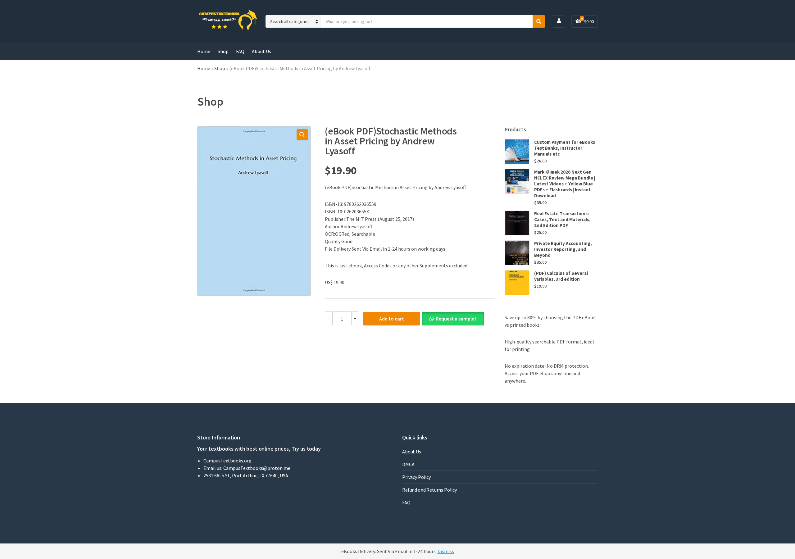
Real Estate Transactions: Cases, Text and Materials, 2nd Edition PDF (562, 219)
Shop (223, 51)
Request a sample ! (456, 319)
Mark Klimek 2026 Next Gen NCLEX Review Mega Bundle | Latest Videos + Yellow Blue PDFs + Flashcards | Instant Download (564, 183)
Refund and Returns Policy (429, 490)
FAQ (240, 51)
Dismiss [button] (446, 551)
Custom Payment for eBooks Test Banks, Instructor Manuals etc (564, 148)
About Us (261, 51)
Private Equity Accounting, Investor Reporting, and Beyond (563, 249)
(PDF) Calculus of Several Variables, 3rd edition (561, 276)
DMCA (408, 464)
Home (203, 51)
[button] (302, 134)
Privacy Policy (416, 477)
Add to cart (391, 319)
